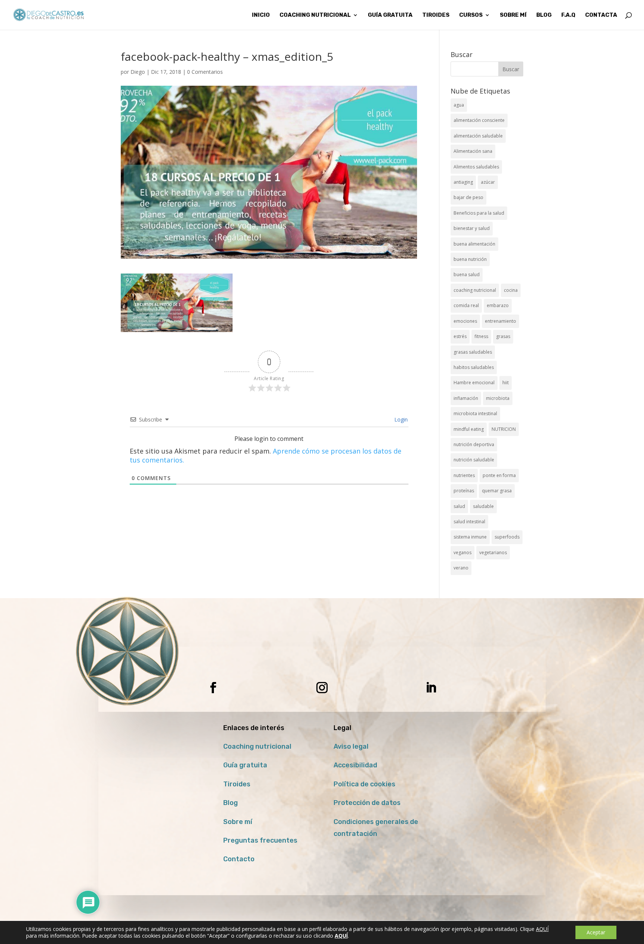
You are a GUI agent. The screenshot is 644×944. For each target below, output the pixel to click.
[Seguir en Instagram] (322, 687)
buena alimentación (474, 244)
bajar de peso (468, 197)
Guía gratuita (390, 15)
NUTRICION (504, 429)
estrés (460, 336)
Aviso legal (351, 746)
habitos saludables (474, 367)
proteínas (464, 490)
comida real (466, 305)
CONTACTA (601, 15)
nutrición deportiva (474, 444)
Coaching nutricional (257, 746)
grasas (503, 336)
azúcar (488, 182)
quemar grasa (497, 490)
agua (459, 105)
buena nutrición (470, 259)
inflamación (466, 398)
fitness (481, 336)
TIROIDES (435, 15)
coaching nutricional (475, 290)
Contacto (239, 859)
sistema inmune (470, 537)
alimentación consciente (479, 120)
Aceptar (596, 932)
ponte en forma (499, 475)
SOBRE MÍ (513, 15)
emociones (465, 321)
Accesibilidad (355, 765)
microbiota (497, 398)
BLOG (544, 15)
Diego (137, 71)
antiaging (463, 182)
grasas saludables (473, 352)
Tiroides (236, 784)
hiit (505, 382)
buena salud (467, 274)
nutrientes (464, 475)
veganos (462, 552)
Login (400, 419)
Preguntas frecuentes (260, 840)
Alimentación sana (473, 151)
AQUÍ (542, 928)
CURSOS (471, 15)
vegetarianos (493, 552)
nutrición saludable (474, 460)
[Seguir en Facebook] (213, 687)
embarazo (498, 305)
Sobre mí (237, 822)
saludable (483, 506)
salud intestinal (469, 521)
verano (461, 568)
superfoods (507, 537)
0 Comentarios (205, 71)
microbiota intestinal (475, 413)
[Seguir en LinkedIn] (431, 687)
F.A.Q (568, 15)
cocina (511, 290)
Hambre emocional (474, 382)
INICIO (261, 15)
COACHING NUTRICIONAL (315, 15)
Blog (230, 803)
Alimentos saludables (476, 167)
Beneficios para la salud (479, 213)
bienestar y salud (472, 228)
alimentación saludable (478, 136)
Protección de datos (367, 803)
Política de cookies (364, 784)
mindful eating (469, 429)
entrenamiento (500, 321)
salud (459, 506)
